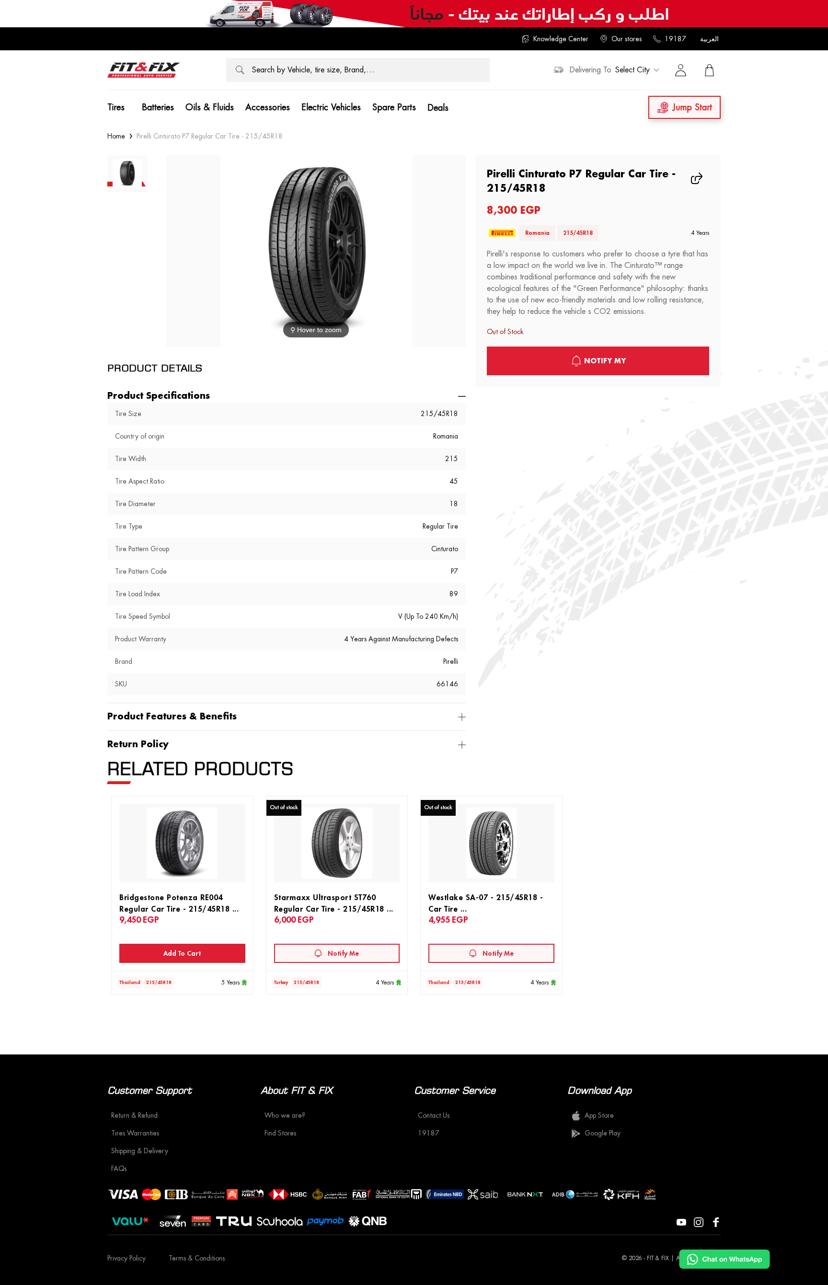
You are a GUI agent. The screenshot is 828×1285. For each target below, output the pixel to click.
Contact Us (433, 1115)
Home (116, 136)
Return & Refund (134, 1115)
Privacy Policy (126, 1258)
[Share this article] (697, 178)
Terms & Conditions (197, 1258)
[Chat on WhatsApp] (724, 1259)
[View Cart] (709, 69)
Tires (116, 107)
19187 (675, 38)
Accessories (267, 107)
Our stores (626, 38)
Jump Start (692, 107)
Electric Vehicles (331, 107)
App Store (599, 1115)
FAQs (118, 1168)
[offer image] (414, 13)
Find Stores (280, 1133)
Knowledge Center (560, 38)
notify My (605, 361)
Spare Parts (394, 107)
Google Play (603, 1133)
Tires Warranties (135, 1133)
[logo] (143, 69)
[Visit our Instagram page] (698, 1221)
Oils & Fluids (209, 107)
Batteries (158, 107)
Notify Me (343, 953)
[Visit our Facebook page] (716, 1221)
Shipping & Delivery (139, 1150)
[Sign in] (680, 69)
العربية (709, 38)
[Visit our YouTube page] (681, 1221)
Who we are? (284, 1115)
